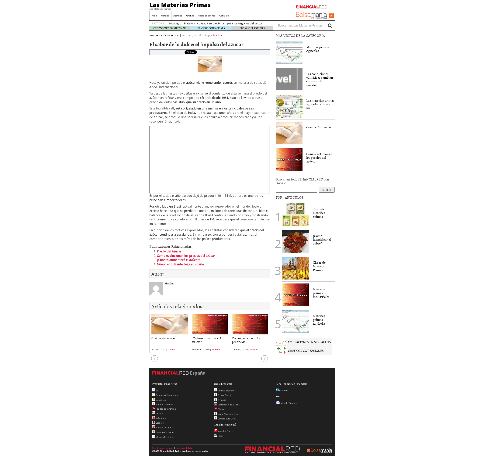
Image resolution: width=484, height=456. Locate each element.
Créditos (159, 413)
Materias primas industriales (321, 293)
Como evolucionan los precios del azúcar (186, 256)
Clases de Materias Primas (319, 266)
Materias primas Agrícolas (317, 49)
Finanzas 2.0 (285, 390)
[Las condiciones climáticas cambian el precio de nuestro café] (289, 79)
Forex (220, 435)
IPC (157, 390)
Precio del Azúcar (169, 251)
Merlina (217, 35)
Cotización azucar (318, 127)
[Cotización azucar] (289, 132)
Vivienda (221, 399)
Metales (165, 15)
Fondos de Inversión (165, 408)
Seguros (159, 422)
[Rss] (331, 16)
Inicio (154, 15)
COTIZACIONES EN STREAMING (169, 28)
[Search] (330, 25)
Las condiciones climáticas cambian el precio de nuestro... (319, 79)
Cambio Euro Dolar (226, 418)
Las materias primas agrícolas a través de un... (320, 104)
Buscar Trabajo (224, 395)
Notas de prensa (206, 15)
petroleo (177, 15)
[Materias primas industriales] (295, 294)
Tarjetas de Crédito (164, 427)
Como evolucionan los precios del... (206, 340)
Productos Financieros (166, 395)
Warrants (221, 409)
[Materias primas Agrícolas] (289, 52)
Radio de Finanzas (288, 403)
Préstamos (160, 418)
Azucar (153, 35)
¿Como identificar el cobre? (322, 239)
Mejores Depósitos (164, 437)
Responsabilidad (184, 448)
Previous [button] (154, 360)
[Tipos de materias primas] (295, 214)
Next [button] (265, 360)
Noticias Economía (226, 390)
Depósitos (160, 399)
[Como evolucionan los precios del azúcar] (289, 159)
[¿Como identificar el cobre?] (295, 241)
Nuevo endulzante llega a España (180, 264)
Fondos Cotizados (164, 404)
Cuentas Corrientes (164, 432)
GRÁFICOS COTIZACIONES (211, 28)
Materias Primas (168, 35)
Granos (190, 15)
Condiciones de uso (162, 448)
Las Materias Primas (180, 5)
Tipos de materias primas (319, 212)
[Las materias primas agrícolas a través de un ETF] (289, 106)
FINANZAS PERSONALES (252, 28)
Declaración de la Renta (228, 404)
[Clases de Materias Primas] (295, 268)
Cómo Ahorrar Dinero (228, 413)
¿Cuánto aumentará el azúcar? (178, 260)
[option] (169, 333)
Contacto (224, 15)
